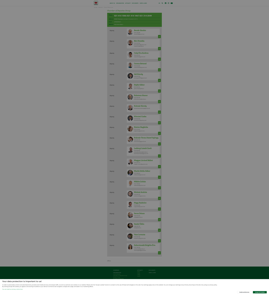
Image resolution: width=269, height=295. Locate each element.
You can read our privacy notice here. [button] (12, 289)
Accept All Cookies (260, 292)
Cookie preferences (244, 292)
